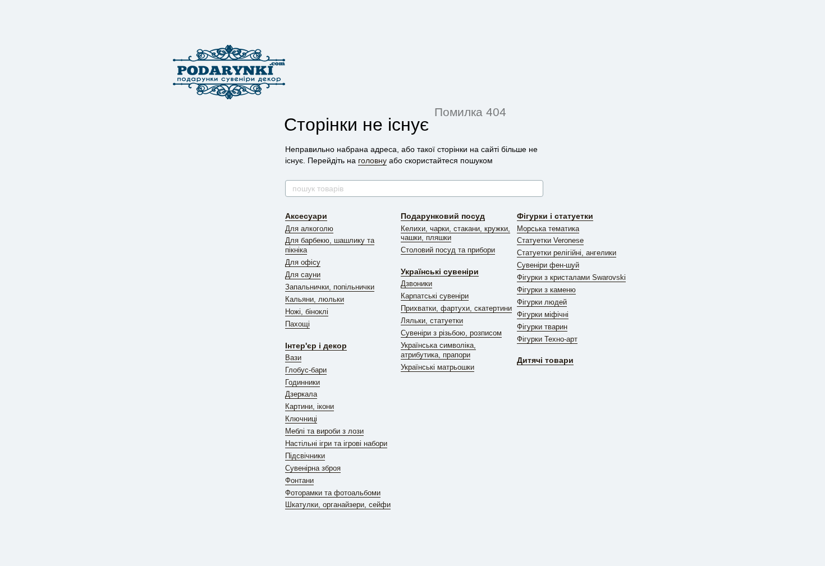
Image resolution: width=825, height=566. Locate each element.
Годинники (302, 382)
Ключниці (301, 419)
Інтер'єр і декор (316, 345)
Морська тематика (548, 228)
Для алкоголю (309, 228)
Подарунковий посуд (443, 215)
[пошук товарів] (534, 188)
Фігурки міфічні (543, 314)
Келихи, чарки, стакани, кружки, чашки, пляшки (455, 233)
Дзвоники (416, 283)
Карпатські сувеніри (435, 296)
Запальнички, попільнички (329, 287)
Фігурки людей (542, 302)
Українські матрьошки (437, 367)
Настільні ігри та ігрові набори (336, 443)
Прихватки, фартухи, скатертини (456, 308)
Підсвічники (305, 456)
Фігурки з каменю (546, 290)
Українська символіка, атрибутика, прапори (438, 350)
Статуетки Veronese (550, 240)
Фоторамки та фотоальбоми (333, 493)
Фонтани (299, 480)
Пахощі (297, 324)
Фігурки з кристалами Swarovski (571, 277)
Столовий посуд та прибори (448, 250)
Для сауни (302, 274)
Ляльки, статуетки (432, 320)
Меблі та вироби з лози (324, 431)
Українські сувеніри (440, 271)
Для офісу (302, 262)
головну (372, 160)
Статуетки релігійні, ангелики (566, 253)
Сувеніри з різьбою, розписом (451, 333)
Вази (293, 357)
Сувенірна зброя (313, 468)
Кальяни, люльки (314, 299)
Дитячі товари (545, 360)
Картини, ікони (309, 406)
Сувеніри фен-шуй (548, 265)
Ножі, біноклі (306, 311)
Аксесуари (306, 215)
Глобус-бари (306, 370)
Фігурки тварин (542, 327)
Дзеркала (301, 394)
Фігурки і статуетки (555, 215)
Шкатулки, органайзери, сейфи (338, 504)
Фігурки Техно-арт (547, 339)
